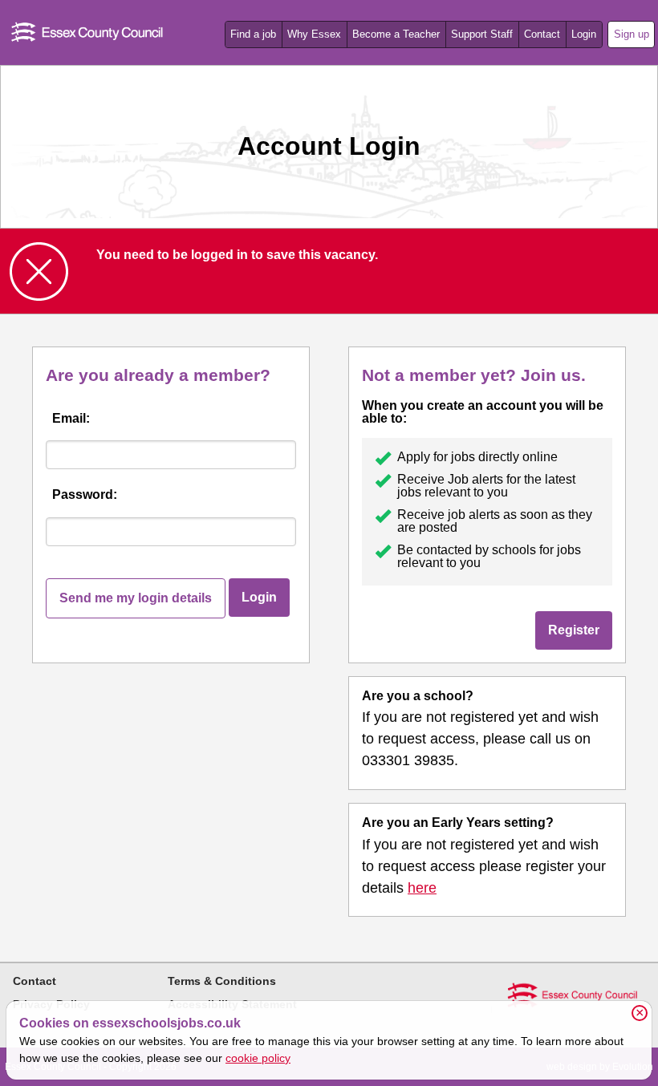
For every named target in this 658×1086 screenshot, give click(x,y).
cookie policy (257, 1058)
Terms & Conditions (222, 981)
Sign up (631, 34)
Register (573, 630)
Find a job (253, 34)
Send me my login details (135, 598)
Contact (542, 34)
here (422, 888)
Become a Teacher (396, 34)
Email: (71, 418)
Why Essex (314, 34)
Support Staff (482, 34)
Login (583, 34)
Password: (84, 494)
